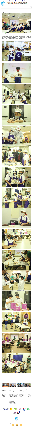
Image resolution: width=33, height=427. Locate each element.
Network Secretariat (29, 395)
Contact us (3, 399)
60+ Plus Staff (4, 394)
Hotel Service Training (22, 392)
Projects (10, 392)
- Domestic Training (11, 391)
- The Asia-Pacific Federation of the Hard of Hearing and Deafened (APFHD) (13, 398)
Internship (3, 397)
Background (4, 390)
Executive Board (4, 392)
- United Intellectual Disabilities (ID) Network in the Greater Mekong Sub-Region (13, 400)
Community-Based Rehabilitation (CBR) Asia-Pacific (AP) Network (13, 395)
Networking (10, 393)
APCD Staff (3, 393)
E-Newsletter (29, 396)
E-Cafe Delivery (30, 397)
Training (3, 376)
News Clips (29, 391)
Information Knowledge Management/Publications (12, 403)
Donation (3, 398)
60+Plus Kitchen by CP (22, 398)
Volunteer (3, 396)
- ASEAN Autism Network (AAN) (13, 396)
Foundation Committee (3, 391)
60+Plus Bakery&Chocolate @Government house (22, 397)
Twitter (28, 393)
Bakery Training (21, 391)
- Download (10, 404)
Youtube (29, 392)
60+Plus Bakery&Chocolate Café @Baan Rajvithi (22, 394)
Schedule (3, 395)
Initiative (20, 390)
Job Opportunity (4, 398)
